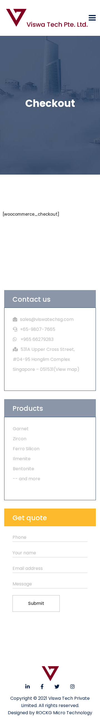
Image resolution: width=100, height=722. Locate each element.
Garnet (21, 429)
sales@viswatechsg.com (47, 319)
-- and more (26, 479)
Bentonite (23, 469)
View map (66, 369)
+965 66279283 (37, 339)
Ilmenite (22, 459)
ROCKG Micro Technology (64, 713)
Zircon (19, 439)
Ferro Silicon (26, 449)
